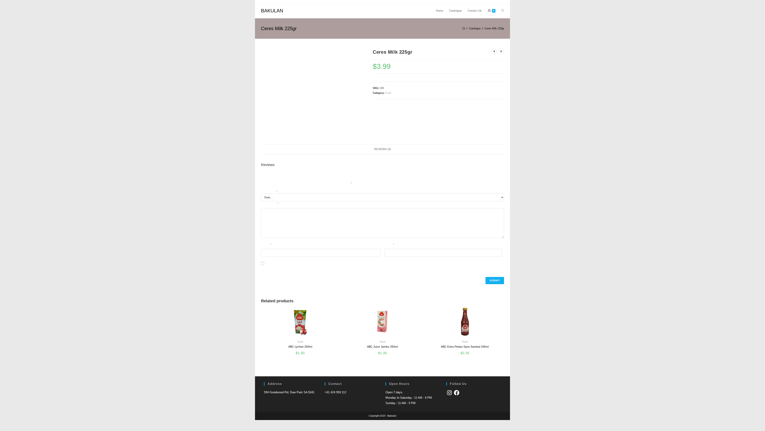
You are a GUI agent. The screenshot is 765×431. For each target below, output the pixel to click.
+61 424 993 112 (335, 392)
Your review (270, 204)
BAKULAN (272, 10)
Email (389, 244)
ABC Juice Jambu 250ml (382, 346)
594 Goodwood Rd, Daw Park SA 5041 (289, 392)
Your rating (269, 191)
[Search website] (502, 10)
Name (266, 244)
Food (388, 92)
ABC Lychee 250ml (300, 346)
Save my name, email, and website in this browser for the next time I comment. (312, 269)
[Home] (463, 28)
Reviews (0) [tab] (382, 149)
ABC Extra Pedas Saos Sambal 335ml (465, 346)
